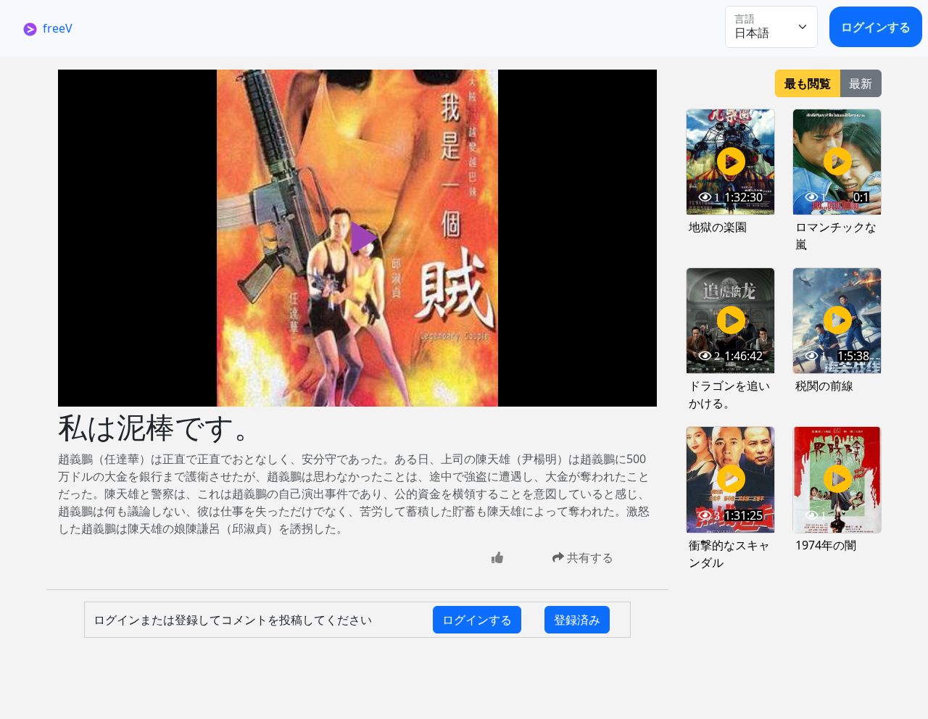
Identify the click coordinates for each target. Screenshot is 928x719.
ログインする (876, 27)
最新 (860, 83)
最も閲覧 (807, 83)
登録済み (577, 620)
